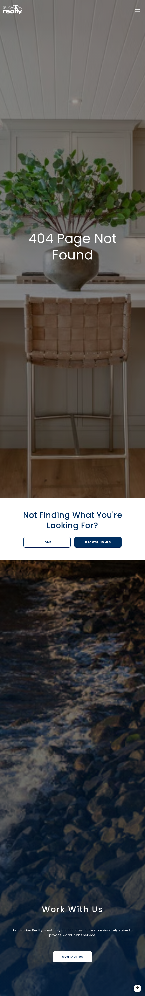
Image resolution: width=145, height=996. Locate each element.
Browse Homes (98, 542)
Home (47, 542)
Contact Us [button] (72, 957)
